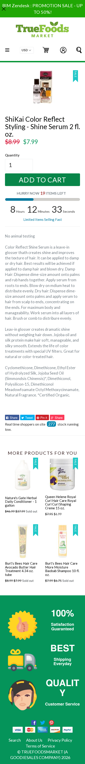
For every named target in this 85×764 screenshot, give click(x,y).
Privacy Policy (60, 740)
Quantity (12, 155)
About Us (34, 740)
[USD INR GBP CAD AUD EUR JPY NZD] (27, 50)
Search (15, 740)
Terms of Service (40, 745)
